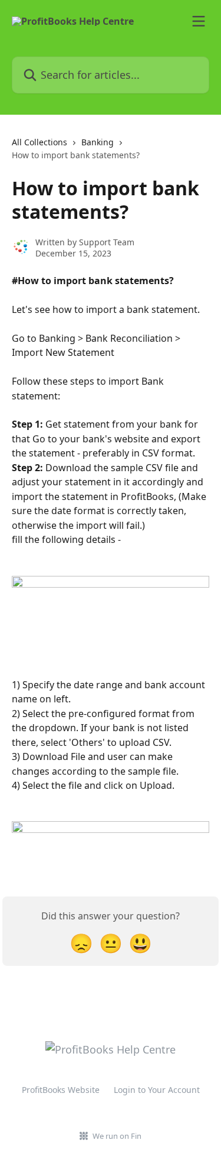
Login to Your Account (157, 1089)
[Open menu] (198, 21)
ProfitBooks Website (61, 1089)
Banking (97, 142)
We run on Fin (117, 1136)
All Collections (39, 142)
